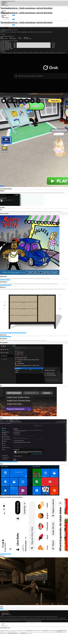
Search (14, 15)
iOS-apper (5, 336)
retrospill (58, 632)
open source (28, 631)
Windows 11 (3, 287)
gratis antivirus (50, 630)
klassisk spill (14, 631)
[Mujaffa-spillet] (29, 274)
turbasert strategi (19, 633)
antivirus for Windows (12, 630)
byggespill (23, 630)
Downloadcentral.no (39, 621)
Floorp (1, 463)
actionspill (5, 630)
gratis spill (60, 630)
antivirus (9, 630)
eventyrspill (38, 630)
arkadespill (17, 630)
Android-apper (2, 336)
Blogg (2, 615)
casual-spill (26, 630)
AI (7, 630)
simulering (7, 633)
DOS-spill (30, 630)
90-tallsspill (1, 630)
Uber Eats (2, 555)
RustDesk (2, 190)
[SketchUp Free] (33, 332)
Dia (1, 385)
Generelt (9, 279)
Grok (1, 94)
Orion (1, 417)
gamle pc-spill (45, 630)
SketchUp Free (3, 334)
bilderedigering (20, 630)
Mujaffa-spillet (3, 276)
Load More (1, 608)
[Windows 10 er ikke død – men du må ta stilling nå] (29, 495)
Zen (1, 209)
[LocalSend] (22, 205)
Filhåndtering (6, 279)
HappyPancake (3, 338)
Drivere (3, 16)
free (41, 630)
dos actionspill (34, 630)
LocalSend (2, 207)
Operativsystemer (8, 285)
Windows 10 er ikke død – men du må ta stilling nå (11, 497)
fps (40, 630)
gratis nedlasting (55, 630)
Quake (1, 606)
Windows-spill (27, 633)
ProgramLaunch (3, 281)
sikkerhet (4, 633)
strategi (10, 633)
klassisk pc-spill (9, 631)
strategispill (14, 633)
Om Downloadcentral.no (5, 613)
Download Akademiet (5, 17)
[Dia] (31, 383)
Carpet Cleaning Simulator (6, 188)
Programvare (2, 279)
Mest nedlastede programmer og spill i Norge (8, 1)
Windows (23, 633)
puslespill (44, 631)
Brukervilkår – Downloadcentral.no (6, 614)
